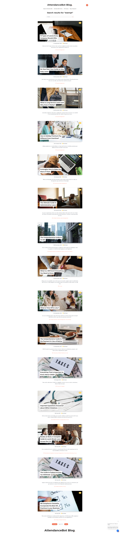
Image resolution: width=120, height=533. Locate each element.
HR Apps (57, 519)
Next (66, 524)
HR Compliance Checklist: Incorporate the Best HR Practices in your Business (50, 506)
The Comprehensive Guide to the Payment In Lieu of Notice (51, 340)
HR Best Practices (56, 218)
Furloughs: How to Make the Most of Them (50, 171)
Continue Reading (77, 38)
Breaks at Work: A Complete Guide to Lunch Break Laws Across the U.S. (50, 439)
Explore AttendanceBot (47, 8)
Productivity (66, 453)
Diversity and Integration (49, 453)
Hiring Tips (57, 183)
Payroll (63, 251)
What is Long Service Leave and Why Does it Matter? (52, 104)
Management (58, 251)
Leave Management (60, 49)
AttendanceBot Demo (58, 8)
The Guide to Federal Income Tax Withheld (51, 474)
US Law (66, 251)
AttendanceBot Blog (59, 5)
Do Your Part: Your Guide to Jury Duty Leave (52, 70)
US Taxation (70, 251)
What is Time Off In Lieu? (49, 308)
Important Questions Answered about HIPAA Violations (51, 407)
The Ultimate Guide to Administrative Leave (48, 204)
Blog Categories (73, 8)
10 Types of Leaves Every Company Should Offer (49, 37)
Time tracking (68, 319)
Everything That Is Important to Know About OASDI (51, 373)
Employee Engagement (59, 453)
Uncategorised (63, 419)
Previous (54, 524)
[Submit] (72, 17)
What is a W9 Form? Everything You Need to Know (52, 272)
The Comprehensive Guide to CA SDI (51, 239)
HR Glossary (66, 8)
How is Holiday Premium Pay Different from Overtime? (50, 137)
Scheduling (71, 453)
